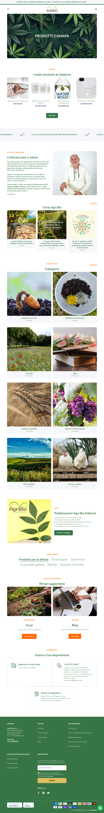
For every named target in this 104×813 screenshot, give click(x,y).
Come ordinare (42, 737)
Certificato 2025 (12, 763)
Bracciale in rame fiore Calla (18, 101)
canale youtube (12, 186)
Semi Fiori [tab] (78, 559)
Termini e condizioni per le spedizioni (80, 733)
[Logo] (52, 9)
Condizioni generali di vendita (77, 742)
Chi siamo (41, 728)
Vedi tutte (93, 203)
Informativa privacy (74, 746)
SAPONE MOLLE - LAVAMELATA (63, 102)
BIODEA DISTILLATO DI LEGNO (40, 102)
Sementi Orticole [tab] (71, 564)
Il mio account (72, 728)
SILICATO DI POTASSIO (86, 101)
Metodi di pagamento (75, 737)
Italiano (27, 806)
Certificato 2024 (12, 759)
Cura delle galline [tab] (32, 564)
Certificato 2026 (12, 768)
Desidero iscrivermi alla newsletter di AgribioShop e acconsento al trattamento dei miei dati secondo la (51, 774)
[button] (96, 9)
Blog (39, 742)
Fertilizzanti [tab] (59, 559)
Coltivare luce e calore (22, 157)
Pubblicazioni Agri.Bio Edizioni (75, 513)
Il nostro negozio (43, 733)
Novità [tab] (52, 564)
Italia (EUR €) (13, 806)
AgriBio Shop (79, 810)
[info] (18, 91)
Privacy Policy (50, 776)
